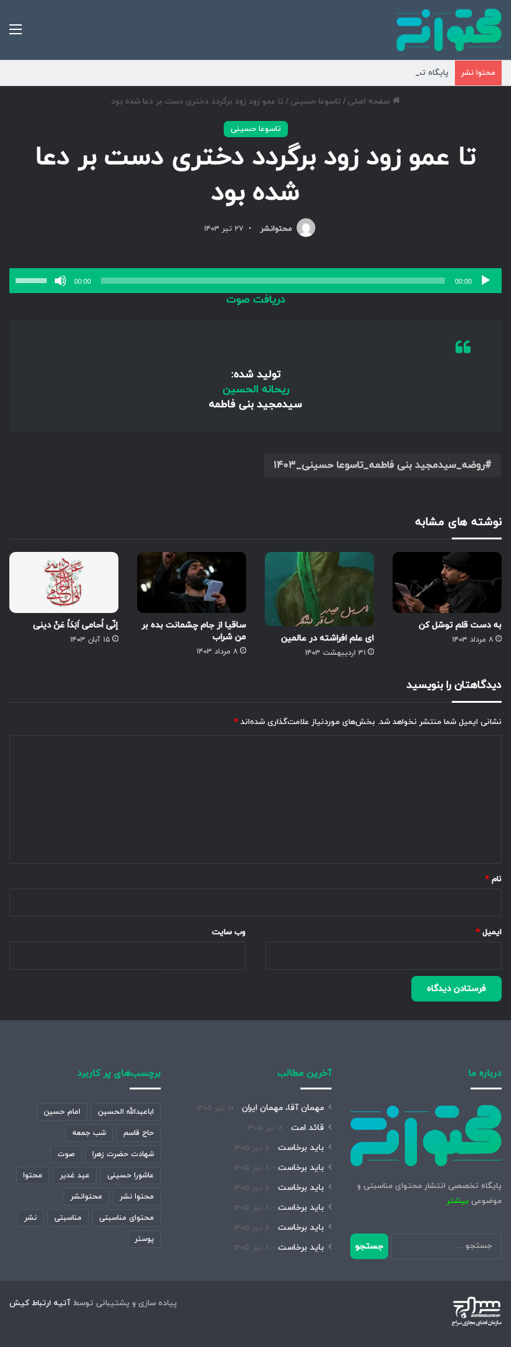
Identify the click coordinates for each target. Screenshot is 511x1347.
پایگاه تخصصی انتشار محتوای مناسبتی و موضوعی (360, 73)
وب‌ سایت (229, 932)
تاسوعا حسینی (315, 101)
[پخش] (485, 280)
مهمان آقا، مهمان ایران (283, 1108)
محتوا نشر (137, 1197)
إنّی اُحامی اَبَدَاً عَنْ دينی (75, 625)
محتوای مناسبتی (126, 1218)
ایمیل (489, 932)
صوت (66, 1154)
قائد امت (307, 1128)
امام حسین (62, 1112)
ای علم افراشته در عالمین (327, 638)
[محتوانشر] (449, 30)
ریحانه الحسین (255, 389)
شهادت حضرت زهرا (123, 1154)
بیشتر (458, 1201)
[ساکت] (60, 280)
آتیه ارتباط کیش (39, 1303)
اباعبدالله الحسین (126, 1112)
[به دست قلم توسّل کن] (447, 583)
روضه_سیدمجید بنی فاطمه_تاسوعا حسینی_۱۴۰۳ (379, 465)
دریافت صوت (255, 299)
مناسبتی (68, 1218)
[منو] (15, 35)
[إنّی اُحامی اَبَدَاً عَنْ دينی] (63, 583)
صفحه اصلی (370, 101)
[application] (255, 280)
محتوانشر (276, 229)
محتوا (32, 1175)
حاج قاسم (138, 1133)
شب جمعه (89, 1133)
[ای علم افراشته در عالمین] (319, 589)
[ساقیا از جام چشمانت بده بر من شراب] (191, 583)
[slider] (33, 279)
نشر (30, 1218)
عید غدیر (75, 1175)
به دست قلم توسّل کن (460, 625)
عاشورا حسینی (130, 1175)
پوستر (144, 1239)
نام (493, 879)
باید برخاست (301, 1148)
